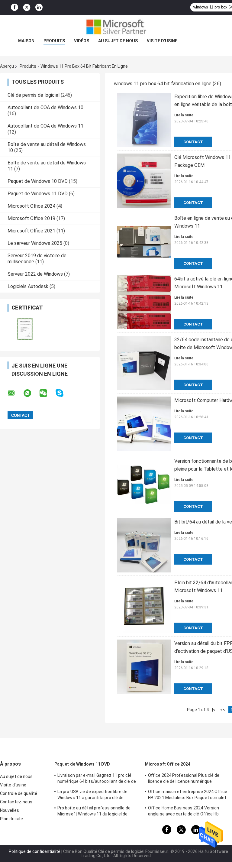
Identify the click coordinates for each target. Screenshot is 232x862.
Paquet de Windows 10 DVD (38, 181)
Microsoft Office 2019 (31, 218)
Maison (26, 40)
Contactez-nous (16, 801)
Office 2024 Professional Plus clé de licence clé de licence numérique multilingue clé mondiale (184, 779)
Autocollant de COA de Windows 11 (45, 126)
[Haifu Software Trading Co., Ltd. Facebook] (14, 7)
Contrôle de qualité (18, 793)
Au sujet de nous (118, 40)
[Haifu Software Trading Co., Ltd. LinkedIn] (39, 7)
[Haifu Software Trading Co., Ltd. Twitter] (27, 7)
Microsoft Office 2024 (31, 206)
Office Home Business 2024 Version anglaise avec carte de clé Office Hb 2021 (183, 811)
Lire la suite (183, 115)
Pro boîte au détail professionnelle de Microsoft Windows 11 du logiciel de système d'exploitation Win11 (93, 811)
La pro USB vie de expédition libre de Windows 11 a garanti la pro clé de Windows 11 (92, 795)
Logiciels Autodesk (28, 286)
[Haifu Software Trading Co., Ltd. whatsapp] (31, 393)
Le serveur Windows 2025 (35, 243)
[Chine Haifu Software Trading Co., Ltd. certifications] (25, 329)
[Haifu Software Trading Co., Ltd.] (116, 27)
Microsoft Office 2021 (31, 231)
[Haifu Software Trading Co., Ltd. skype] (63, 393)
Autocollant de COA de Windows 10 (45, 107)
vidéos (81, 40)
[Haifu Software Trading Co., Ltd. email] (15, 393)
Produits (54, 40)
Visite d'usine (162, 40)
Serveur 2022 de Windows (35, 274)
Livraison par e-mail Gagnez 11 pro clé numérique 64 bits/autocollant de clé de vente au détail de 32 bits (96, 779)
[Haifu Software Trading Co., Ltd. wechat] (47, 393)
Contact (193, 142)
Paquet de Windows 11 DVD (38, 193)
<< (222, 709)
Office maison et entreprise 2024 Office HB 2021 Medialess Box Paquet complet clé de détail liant (187, 795)
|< (213, 709)
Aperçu (7, 66)
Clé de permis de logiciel (34, 95)
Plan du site (11, 818)
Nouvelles (9, 810)
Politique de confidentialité (34, 851)
